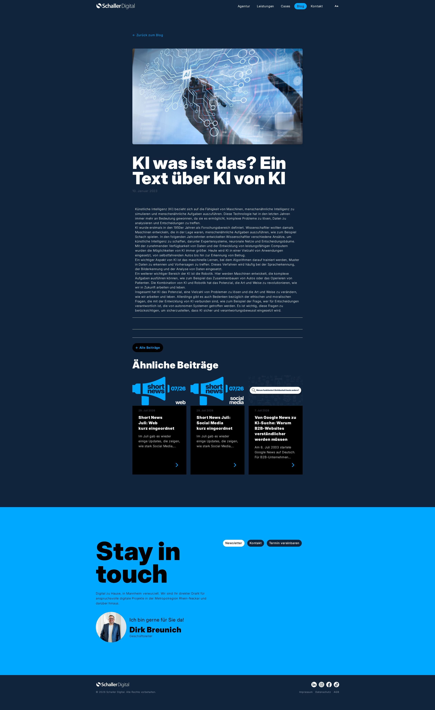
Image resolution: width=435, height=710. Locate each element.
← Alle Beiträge (147, 347)
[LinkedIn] (314, 684)
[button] (336, 6)
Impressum (306, 691)
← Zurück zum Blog (147, 35)
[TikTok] (336, 684)
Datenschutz (323, 691)
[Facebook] (329, 684)
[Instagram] (321, 684)
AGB (336, 691)
